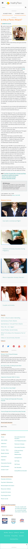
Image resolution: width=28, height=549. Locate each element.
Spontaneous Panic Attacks (9, 321)
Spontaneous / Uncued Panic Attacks (12, 324)
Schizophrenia (18, 457)
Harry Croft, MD (16, 195)
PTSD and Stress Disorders (19, 451)
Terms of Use (7, 535)
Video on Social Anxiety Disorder (10, 338)
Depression (4, 456)
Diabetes (3, 460)
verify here (24, 512)
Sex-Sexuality (18, 467)
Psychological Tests (6, 495)
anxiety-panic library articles (9, 177)
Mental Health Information (7, 485)
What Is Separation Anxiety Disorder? (13, 277)
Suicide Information (6, 492)
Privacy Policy (14, 535)
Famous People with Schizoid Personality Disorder (13, 411)
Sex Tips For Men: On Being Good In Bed (11, 365)
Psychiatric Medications (7, 482)
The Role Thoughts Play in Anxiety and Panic (15, 173)
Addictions (3, 443)
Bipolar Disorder (5, 453)
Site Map (6, 532)
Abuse (2, 437)
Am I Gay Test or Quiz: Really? (8, 388)
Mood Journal (4, 498)
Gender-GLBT (4, 469)
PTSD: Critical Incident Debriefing (10, 318)
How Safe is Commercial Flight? (12, 221)
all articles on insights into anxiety (10, 175)
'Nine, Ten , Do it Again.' (7, 327)
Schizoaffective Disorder (21, 470)
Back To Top (4, 426)
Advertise (22, 532)
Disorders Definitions (6, 479)
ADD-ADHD (4, 440)
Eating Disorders (5, 466)
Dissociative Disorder (6, 463)
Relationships (18, 454)
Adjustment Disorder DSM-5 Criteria (10, 377)
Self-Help (17, 461)
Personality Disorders (20, 447)
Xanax (23, 68)
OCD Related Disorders (20, 440)
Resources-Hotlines (6, 489)
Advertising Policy (14, 539)
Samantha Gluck (6, 23)
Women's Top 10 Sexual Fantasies (9, 354)
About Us (11, 532)
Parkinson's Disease (19, 444)
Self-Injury (17, 464)
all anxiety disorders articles (8, 178)
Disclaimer (21, 535)
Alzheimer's (4, 446)
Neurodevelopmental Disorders (20, 437)
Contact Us (16, 532)
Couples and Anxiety (9, 305)
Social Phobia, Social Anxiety (9, 330)
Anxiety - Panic (5, 450)
